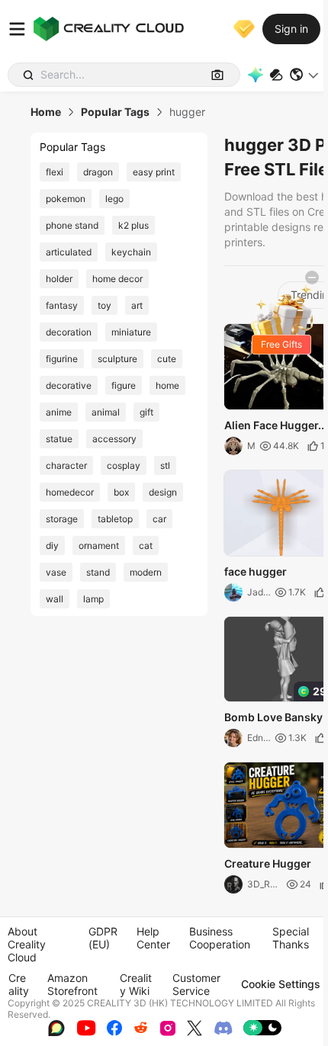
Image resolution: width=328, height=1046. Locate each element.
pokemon (65, 198)
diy (52, 545)
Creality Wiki (136, 984)
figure (123, 385)
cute (166, 358)
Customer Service (196, 984)
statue (59, 438)
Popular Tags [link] (115, 112)
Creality (18, 984)
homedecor (70, 492)
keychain (131, 252)
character (66, 465)
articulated (69, 252)
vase (56, 572)
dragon (98, 172)
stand (98, 572)
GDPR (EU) (102, 938)
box (121, 492)
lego (114, 198)
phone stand (72, 225)
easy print (154, 172)
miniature (131, 332)
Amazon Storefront (72, 984)
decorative (69, 385)
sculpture (117, 358)
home (167, 385)
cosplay (123, 465)
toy (104, 305)
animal (106, 412)
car (159, 519)
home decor (117, 278)
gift (146, 412)
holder (59, 278)
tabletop (115, 519)
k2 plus (133, 225)
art (137, 305)
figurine (62, 358)
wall (54, 599)
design (163, 492)
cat (146, 545)
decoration (69, 332)
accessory (114, 438)
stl (165, 465)
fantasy (62, 305)
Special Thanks (290, 938)
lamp (93, 599)
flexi (54, 172)
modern (146, 572)
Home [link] (46, 112)
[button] (304, 74)
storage (62, 519)
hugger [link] (187, 112)
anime (59, 412)
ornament (99, 545)
